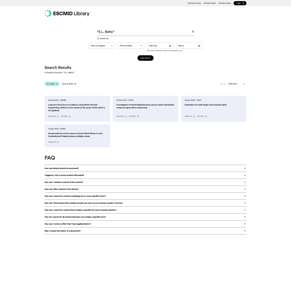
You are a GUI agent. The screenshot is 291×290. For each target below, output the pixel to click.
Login (238, 3)
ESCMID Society (194, 3)
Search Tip (104, 38)
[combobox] (102, 46)
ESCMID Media (210, 3)
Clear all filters (68, 84)
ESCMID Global (225, 3)
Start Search (145, 58)
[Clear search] (193, 31)
